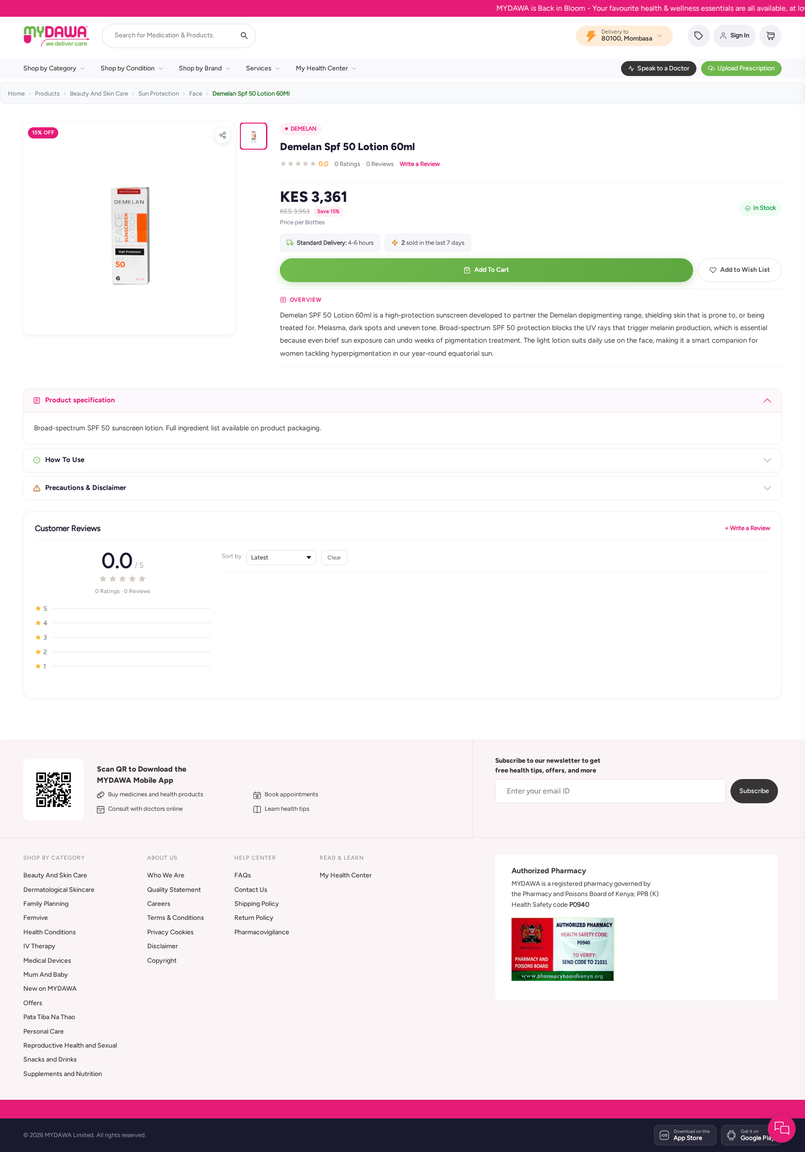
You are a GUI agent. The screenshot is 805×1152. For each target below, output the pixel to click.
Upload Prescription (746, 68)
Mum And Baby (45, 975)
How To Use (64, 459)
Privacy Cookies (170, 932)
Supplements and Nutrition (62, 1074)
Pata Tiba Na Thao (49, 1017)
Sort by (232, 555)
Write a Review (420, 163)
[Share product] (223, 135)
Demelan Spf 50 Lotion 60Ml (251, 93)
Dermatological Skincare (59, 890)
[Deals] (699, 36)
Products (47, 93)
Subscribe (754, 791)
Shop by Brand (200, 68)
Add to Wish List (745, 270)
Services (259, 68)
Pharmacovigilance (261, 932)
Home (16, 93)
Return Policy (253, 918)
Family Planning (45, 904)
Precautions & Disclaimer (85, 487)
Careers (159, 904)
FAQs (242, 875)
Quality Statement (174, 890)
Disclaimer (162, 946)
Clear (334, 557)
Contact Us (250, 890)
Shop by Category (49, 68)
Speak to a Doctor (663, 68)
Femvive (35, 918)
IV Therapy (39, 946)
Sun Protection (158, 93)
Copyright (162, 961)
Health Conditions (49, 932)
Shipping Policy (256, 904)
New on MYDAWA (50, 989)
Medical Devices (47, 961)
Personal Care (43, 1031)
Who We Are (165, 875)
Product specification (80, 400)
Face (195, 93)
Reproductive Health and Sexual (70, 1045)
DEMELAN (303, 128)
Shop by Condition (128, 68)
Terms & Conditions (175, 918)
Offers (32, 1003)
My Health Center (322, 68)
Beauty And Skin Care (99, 93)
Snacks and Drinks (50, 1059)
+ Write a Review (747, 527)
